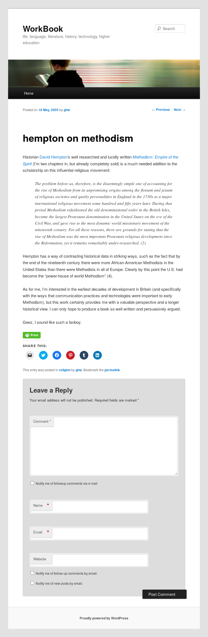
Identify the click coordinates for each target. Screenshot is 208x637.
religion (64, 369)
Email (41, 532)
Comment (42, 421)
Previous (161, 109)
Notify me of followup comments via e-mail (67, 483)
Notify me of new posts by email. (59, 583)
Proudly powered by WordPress (104, 618)
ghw (67, 109)
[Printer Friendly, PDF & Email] (32, 336)
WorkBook (43, 28)
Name (41, 505)
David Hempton (53, 157)
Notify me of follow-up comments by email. (67, 573)
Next (179, 109)
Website (39, 558)
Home (28, 93)
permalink (112, 369)
